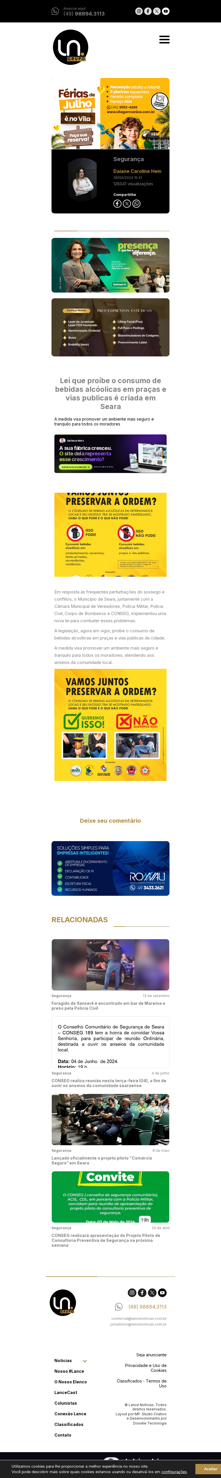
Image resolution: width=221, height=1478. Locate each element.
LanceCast (65, 1392)
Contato (62, 1435)
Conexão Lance (70, 1413)
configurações (174, 1472)
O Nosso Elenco (70, 1381)
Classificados (68, 1424)
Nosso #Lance (69, 1371)
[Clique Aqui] (110, 114)
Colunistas (65, 1403)
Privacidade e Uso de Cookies (146, 1368)
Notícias (63, 1360)
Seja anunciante (151, 1354)
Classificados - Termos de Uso (142, 1383)
